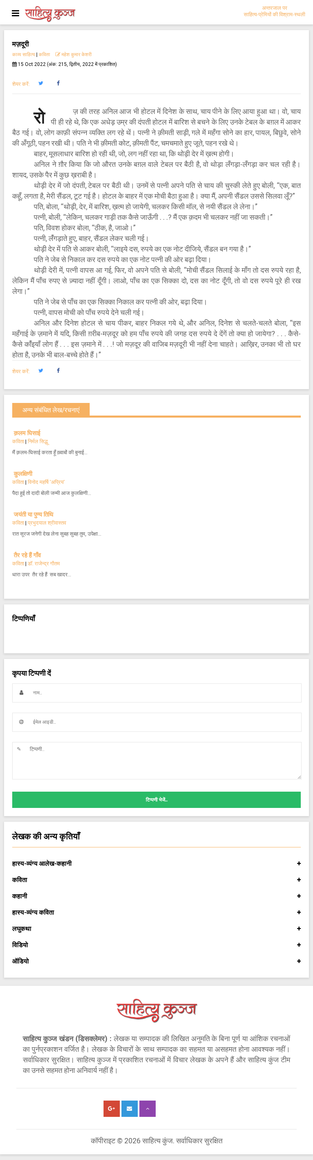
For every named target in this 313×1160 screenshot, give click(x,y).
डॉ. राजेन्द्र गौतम (44, 563)
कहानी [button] (19, 896)
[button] (40, 83)
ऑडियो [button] (20, 961)
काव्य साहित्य (23, 54)
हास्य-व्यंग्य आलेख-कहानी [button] (42, 863)
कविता (44, 54)
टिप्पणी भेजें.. (157, 800)
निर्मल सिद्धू (38, 441)
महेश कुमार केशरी (76, 54)
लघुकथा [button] (21, 928)
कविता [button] (19, 880)
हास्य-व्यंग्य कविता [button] (33, 912)
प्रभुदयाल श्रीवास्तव (47, 523)
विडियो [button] (20, 945)
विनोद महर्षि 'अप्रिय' (46, 482)
